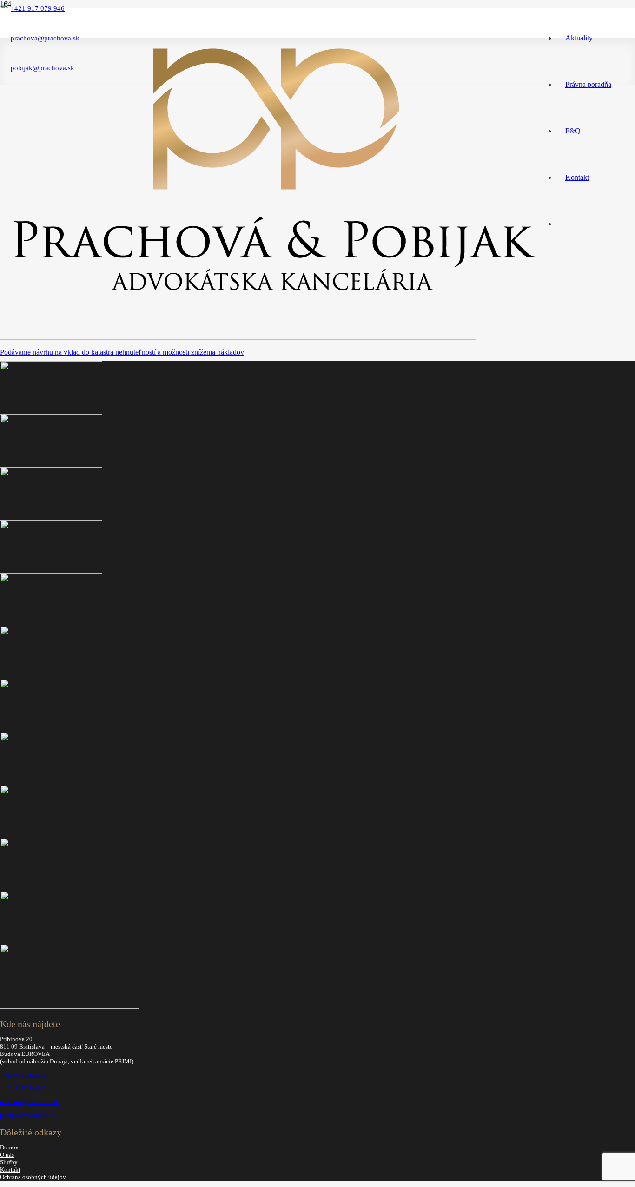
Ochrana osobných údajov (33, 1177)
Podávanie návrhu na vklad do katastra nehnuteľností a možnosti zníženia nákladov (122, 352)
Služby (9, 1162)
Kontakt (10, 1169)
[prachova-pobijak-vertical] (274, 294)
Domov (9, 1147)
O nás (7, 1154)
